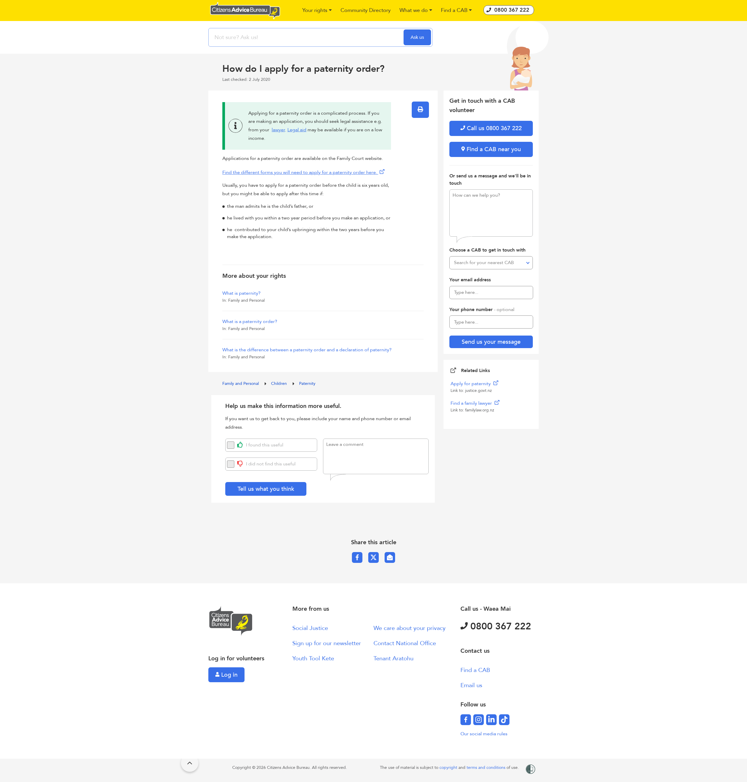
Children (279, 383)
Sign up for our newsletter (326, 643)
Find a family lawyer (472, 403)
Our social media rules (483, 734)
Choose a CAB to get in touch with (487, 250)
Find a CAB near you (493, 149)
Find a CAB (475, 670)
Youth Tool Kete (313, 658)
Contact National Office (405, 643)
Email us (471, 685)
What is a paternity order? (249, 321)
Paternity (307, 383)
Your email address (470, 280)
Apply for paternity (471, 383)
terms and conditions (487, 767)
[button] (317, 10)
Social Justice (310, 628)
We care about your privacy (410, 628)
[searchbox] (307, 37)
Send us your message (491, 342)
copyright (448, 767)
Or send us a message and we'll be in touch (490, 180)
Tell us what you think (266, 489)
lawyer (278, 130)
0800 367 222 (499, 626)
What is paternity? (241, 293)
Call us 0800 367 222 (493, 128)
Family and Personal (241, 383)
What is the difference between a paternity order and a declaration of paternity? (307, 350)
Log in (228, 675)
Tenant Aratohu (393, 658)
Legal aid (296, 130)
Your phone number (481, 309)
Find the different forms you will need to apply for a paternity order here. (300, 172)
